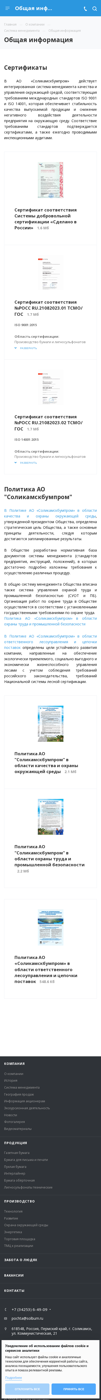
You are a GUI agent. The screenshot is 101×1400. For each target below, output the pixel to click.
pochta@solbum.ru (27, 1318)
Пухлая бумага (15, 1167)
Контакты (14, 1290)
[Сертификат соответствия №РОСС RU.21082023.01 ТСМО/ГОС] (50, 272)
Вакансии (14, 1275)
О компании (13, 1074)
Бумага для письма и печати (26, 1160)
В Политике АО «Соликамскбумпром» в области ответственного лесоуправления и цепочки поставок (50, 642)
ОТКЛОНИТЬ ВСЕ (27, 1389)
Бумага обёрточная (19, 1180)
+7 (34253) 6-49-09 (29, 1309)
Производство (19, 1201)
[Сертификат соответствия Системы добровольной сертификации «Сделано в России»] (50, 180)
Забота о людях (20, 1260)
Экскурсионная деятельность (27, 1108)
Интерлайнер (14, 1173)
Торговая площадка (19, 1239)
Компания (14, 1063)
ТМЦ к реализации (18, 1246)
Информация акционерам (24, 1101)
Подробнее (13, 1378)
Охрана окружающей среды (26, 1225)
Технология (13, 1211)
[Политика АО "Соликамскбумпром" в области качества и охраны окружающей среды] (50, 724)
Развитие (11, 1218)
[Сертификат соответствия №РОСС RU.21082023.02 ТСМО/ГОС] (50, 387)
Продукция (15, 1143)
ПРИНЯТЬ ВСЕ (73, 1389)
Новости (10, 1115)
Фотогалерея (14, 1122)
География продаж (19, 1094)
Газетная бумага (17, 1153)
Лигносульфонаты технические (28, 1187)
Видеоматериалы (18, 1129)
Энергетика (13, 1232)
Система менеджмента (22, 1087)
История (10, 1080)
